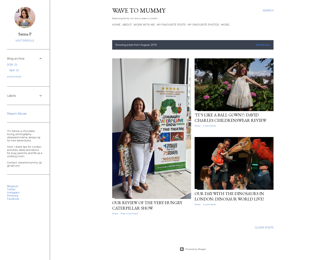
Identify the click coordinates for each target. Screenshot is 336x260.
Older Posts (264, 227)
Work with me (144, 24)
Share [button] (115, 213)
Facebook (13, 198)
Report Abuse (17, 113)
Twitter (11, 189)
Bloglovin (12, 186)
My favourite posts (171, 24)
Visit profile (24, 40)
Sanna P (24, 34)
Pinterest (12, 195)
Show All (263, 44)
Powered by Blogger (195, 249)
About (127, 24)
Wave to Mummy (138, 10)
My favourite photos (203, 24)
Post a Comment (129, 213)
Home (116, 24)
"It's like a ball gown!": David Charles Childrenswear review (230, 117)
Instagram (13, 192)
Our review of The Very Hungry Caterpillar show (147, 205)
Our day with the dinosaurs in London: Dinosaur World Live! (229, 196)
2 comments (209, 125)
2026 (11, 64)
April (13, 70)
